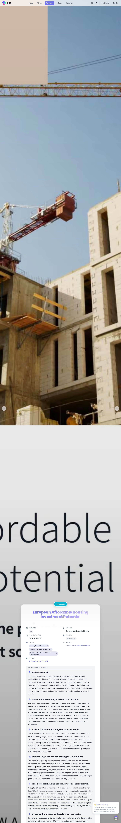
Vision (39, 3)
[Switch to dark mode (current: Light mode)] (92, 3)
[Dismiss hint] (117, 804)
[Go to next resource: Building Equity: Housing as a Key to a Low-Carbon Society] (117, 408)
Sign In (115, 3)
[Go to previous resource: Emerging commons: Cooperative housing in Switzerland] (4, 408)
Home (31, 3)
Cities (60, 3)
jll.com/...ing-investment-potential (78, 646)
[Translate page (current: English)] (96, 3)
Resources (49, 3)
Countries (69, 3)
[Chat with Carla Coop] (116, 818)
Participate (105, 3)
